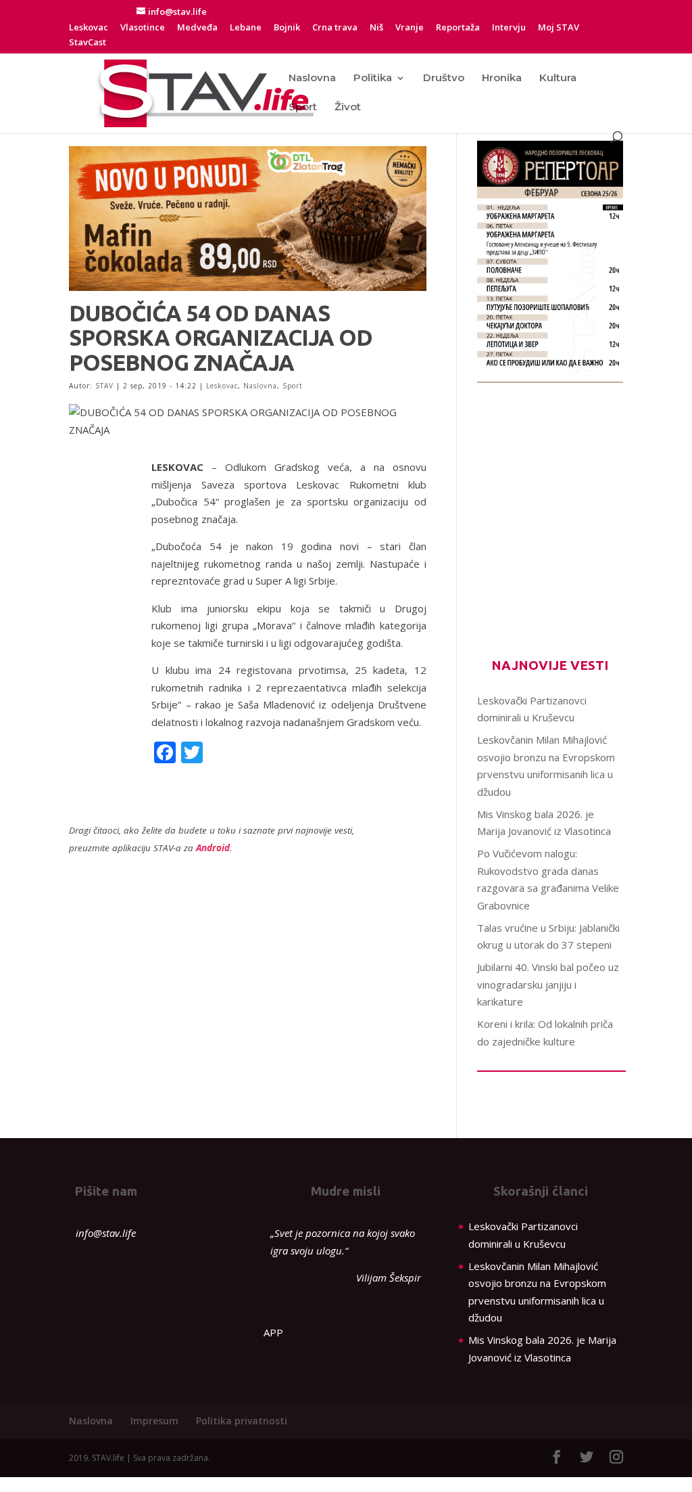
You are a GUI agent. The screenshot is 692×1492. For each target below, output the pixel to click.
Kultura (557, 78)
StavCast (87, 43)
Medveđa (197, 28)
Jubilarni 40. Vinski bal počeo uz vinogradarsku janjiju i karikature (548, 984)
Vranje (409, 28)
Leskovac (88, 28)
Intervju (509, 28)
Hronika (502, 78)
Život (348, 107)
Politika (372, 78)
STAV (104, 385)
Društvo (443, 78)
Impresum (154, 1420)
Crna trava (334, 28)
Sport (303, 107)
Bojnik (287, 28)
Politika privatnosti (241, 1420)
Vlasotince (142, 28)
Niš (376, 28)
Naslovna (312, 78)
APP (273, 1332)
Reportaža (458, 28)
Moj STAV (558, 28)
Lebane (246, 28)
